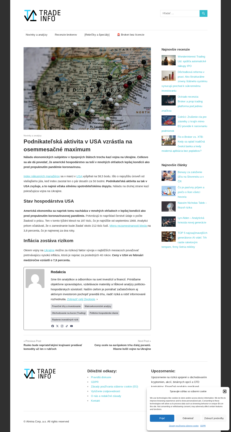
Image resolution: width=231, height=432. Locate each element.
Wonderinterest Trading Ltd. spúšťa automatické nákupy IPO (192, 61)
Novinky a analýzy (36, 34)
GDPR (203, 426)
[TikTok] (67, 326)
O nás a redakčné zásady (106, 396)
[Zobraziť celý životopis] (97, 299)
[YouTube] (71, 326)
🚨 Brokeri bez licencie (130, 34)
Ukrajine (49, 250)
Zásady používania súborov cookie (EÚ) (114, 386)
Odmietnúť (188, 418)
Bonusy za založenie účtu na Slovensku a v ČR (191, 177)
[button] (224, 391)
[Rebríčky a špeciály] (97, 34)
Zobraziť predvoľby (214, 418)
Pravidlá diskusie (101, 377)
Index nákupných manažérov (42, 176)
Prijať (162, 418)
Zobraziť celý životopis (81, 299)
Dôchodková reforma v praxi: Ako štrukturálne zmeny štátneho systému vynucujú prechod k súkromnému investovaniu (184, 81)
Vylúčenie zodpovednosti (105, 391)
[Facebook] (53, 326)
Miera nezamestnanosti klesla (129, 225)
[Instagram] (62, 326)
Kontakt (95, 400)
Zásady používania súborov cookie (184, 426)
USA (79, 176)
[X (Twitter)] (57, 326)
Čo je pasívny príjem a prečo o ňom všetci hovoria (191, 192)
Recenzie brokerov (66, 34)
